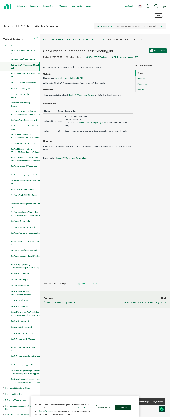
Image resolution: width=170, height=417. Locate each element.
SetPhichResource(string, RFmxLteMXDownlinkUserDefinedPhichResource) (25, 150)
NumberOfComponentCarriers (81, 94)
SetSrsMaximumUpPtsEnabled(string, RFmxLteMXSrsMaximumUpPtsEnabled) (25, 313)
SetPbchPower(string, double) (23, 82)
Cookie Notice (45, 411)
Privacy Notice (83, 407)
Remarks (141, 78)
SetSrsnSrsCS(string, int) (21, 326)
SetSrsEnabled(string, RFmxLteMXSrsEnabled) (21, 293)
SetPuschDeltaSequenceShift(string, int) (25, 205)
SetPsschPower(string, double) (24, 174)
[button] (111, 26)
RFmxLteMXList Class (14, 393)
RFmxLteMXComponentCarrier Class (71, 157)
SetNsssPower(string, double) (23, 59)
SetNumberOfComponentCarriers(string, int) (25, 66)
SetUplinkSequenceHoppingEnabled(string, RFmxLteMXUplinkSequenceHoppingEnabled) (25, 380)
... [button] (100, 39)
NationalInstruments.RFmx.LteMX (69, 77)
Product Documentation (53, 39)
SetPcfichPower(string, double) (20, 96)
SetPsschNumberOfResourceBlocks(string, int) (25, 167)
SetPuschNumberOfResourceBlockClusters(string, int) (25, 234)
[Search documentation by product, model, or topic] (162, 26)
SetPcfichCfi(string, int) (21, 88)
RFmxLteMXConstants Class (17, 387)
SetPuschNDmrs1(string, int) (22, 220)
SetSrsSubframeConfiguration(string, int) (25, 357)
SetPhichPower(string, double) (23, 143)
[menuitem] (22, 6)
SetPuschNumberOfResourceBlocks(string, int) (25, 243)
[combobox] (126, 26)
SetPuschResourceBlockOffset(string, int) (25, 257)
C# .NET (134, 57)
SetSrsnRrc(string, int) (20, 320)
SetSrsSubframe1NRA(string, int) (23, 340)
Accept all (123, 407)
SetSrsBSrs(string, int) (20, 279)
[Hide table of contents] (36, 38)
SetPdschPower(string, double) (24, 119)
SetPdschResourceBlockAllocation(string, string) (25, 127)
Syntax (140, 72)
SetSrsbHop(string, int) (20, 273)
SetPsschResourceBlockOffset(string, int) (25, 182)
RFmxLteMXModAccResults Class (19, 414)
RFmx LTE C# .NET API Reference (81, 39)
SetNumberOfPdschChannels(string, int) (25, 75)
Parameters (142, 83)
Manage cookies (104, 407)
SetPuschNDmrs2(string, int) (23, 227)
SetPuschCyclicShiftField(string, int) (24, 197)
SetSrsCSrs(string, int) (20, 285)
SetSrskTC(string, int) (20, 306)
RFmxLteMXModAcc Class (16, 400)
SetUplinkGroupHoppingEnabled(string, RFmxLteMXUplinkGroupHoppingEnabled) (25, 372)
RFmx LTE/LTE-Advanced (99, 57)
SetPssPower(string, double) (23, 189)
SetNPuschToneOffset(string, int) (23, 52)
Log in (158, 15)
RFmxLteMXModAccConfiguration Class (20, 407)
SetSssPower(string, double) (23, 364)
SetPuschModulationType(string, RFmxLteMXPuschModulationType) (25, 214)
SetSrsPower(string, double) (22, 333)
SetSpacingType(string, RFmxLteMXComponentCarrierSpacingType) (25, 266)
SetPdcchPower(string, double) (20, 104)
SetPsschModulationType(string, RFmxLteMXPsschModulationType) (25, 159)
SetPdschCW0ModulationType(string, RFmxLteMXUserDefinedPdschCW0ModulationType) (25, 113)
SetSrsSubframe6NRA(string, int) (23, 349)
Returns (140, 89)
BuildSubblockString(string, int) (92, 122)
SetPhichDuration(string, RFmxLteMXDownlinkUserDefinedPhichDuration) (25, 136)
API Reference (120, 57)
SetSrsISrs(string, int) (20, 300)
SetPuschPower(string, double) (24, 250)
